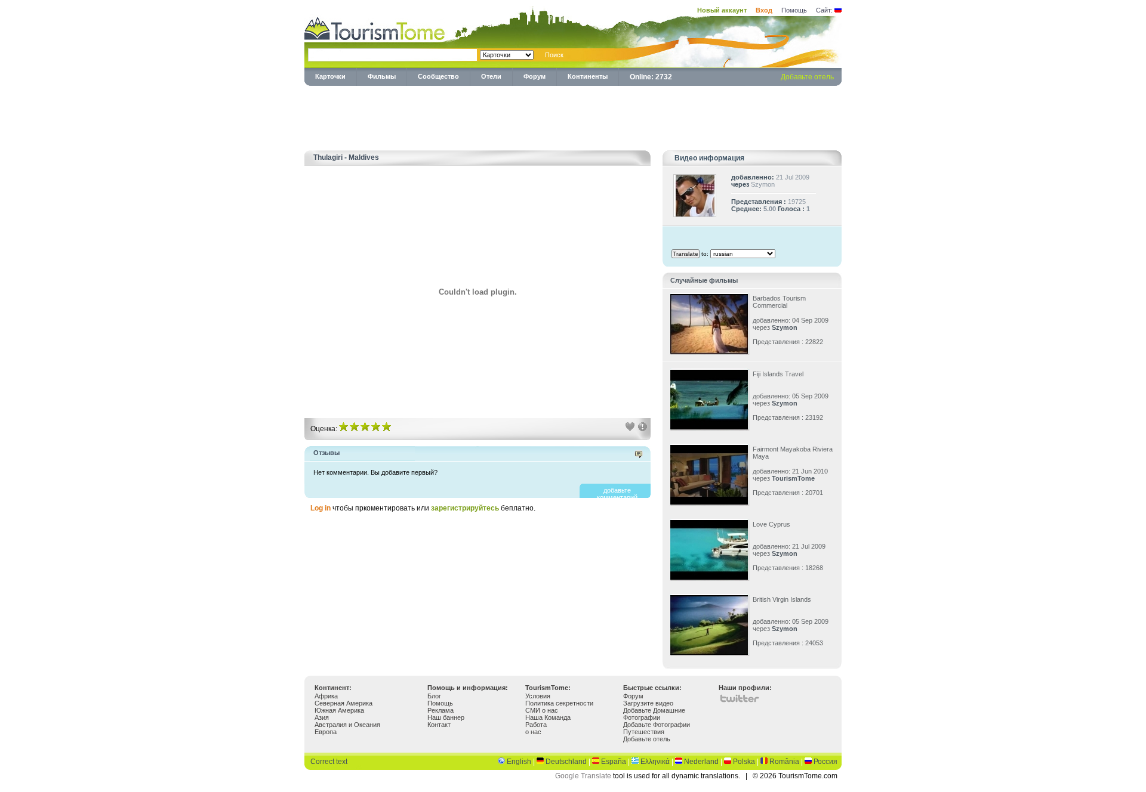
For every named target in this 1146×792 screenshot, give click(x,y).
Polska (744, 761)
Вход (764, 10)
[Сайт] (838, 10)
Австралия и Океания (347, 724)
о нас (533, 731)
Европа (326, 731)
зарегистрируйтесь (466, 508)
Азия (322, 717)
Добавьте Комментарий (617, 494)
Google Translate (583, 776)
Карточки (330, 76)
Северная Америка (343, 703)
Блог (434, 696)
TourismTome (793, 478)
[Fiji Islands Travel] (709, 427)
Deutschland (566, 761)
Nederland (701, 761)
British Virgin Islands (782, 599)
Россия (825, 761)
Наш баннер (445, 717)
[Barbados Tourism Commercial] (709, 351)
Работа (536, 724)
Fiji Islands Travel (778, 374)
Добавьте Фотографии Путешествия (656, 728)
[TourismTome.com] (374, 27)
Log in (320, 508)
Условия (537, 696)
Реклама (440, 710)
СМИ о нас (541, 710)
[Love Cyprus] (709, 577)
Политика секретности (559, 703)
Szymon (763, 184)
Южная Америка (339, 710)
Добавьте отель (807, 77)
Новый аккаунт (722, 10)
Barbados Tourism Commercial (779, 302)
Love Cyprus (771, 524)
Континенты (588, 76)
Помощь (794, 10)
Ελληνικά (655, 761)
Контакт (439, 724)
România (784, 761)
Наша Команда (548, 717)
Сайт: (824, 10)
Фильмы (382, 76)
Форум (534, 76)
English (519, 761)
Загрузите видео (648, 703)
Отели (491, 76)
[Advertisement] (573, 116)
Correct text (328, 761)
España (613, 761)
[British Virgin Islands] (709, 652)
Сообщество (438, 76)
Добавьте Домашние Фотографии (654, 714)
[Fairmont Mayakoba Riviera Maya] (709, 502)
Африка (326, 696)
